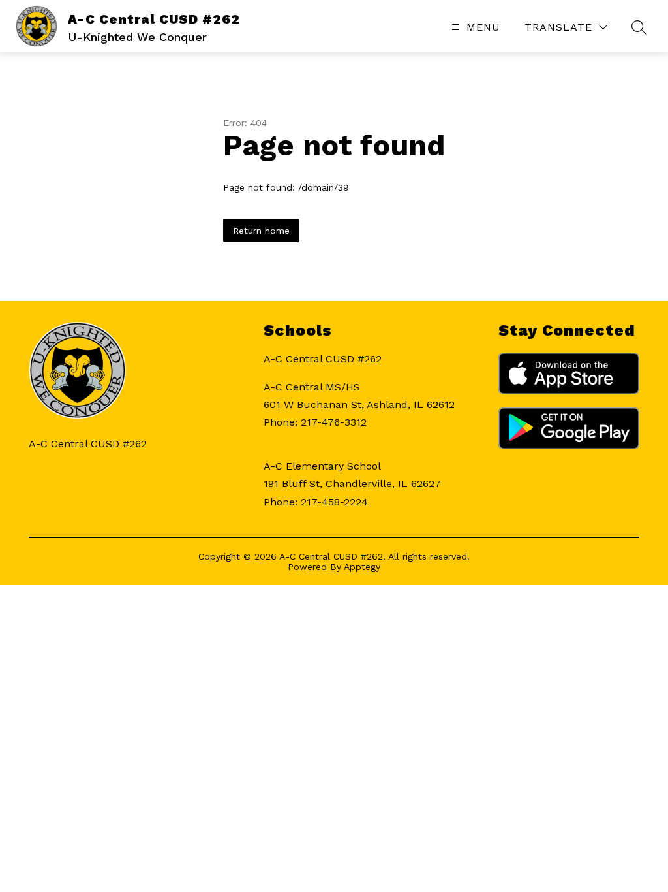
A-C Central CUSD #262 (323, 359)
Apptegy (362, 567)
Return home (261, 230)
